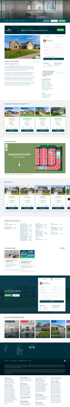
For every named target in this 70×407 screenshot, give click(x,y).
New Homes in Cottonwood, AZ (25, 378)
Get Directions (46, 20)
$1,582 (58, 200)
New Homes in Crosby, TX (55, 386)
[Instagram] (32, 347)
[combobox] (61, 104)
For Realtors (19, 348)
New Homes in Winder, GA (25, 394)
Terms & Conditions (14, 360)
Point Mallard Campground (24, 231)
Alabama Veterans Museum (9, 227)
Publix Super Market (39, 224)
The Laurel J (27, 197)
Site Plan (22, 20)
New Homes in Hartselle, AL (10, 391)
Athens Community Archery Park (24, 224)
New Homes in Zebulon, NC (40, 391)
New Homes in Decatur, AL (9, 389)
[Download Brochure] (41, 21)
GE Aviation (37, 236)
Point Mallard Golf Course (24, 230)
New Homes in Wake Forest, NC (41, 389)
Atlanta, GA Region (23, 383)
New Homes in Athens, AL (9, 387)
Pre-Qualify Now (60, 72)
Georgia (21, 382)
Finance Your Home (20, 350)
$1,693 (57, 122)
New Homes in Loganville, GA (25, 393)
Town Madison (38, 226)
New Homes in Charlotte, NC (25, 403)
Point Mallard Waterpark (24, 233)
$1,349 (29, 17)
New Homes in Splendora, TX (56, 392)
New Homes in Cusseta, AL (9, 380)
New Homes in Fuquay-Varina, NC (41, 383)
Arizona (6, 403)
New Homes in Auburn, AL (9, 379)
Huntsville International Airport (9, 224)
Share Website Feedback (23, 360)
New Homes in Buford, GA (24, 385)
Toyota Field (22, 234)
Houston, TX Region (54, 381)
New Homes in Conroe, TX (55, 384)
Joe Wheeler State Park (24, 240)
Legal (44, 61)
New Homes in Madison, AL (9, 396)
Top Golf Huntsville (23, 238)
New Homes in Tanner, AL (9, 400)
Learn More (60, 29)
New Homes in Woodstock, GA (25, 395)
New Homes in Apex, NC (39, 382)
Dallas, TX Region (38, 402)
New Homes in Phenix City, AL (10, 383)
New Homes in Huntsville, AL (10, 395)
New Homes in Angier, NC (40, 381)
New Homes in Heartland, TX (40, 404)
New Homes (11, 20)
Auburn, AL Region (8, 378)
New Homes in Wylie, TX (55, 379)
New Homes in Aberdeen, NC (40, 380)
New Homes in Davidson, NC (25, 404)
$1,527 (26, 122)
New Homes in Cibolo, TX (55, 398)
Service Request (19, 349)
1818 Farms (22, 227)
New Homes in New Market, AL (10, 398)
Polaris (36, 235)
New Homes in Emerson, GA (25, 389)
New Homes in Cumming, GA (25, 388)
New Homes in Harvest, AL (9, 393)
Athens (36, 14)
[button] (29, 17)
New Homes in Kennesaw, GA (25, 391)
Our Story (6, 347)
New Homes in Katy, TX (55, 389)
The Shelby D (58, 197)
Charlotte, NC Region (24, 401)
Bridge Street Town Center (39, 227)
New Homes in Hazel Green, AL (10, 394)
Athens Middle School (55, 228)
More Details (11, 130)
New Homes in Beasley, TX (55, 382)
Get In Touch (62, 20)
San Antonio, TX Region (55, 395)
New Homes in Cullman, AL (9, 388)
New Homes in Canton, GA (25, 386)
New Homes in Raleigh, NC (40, 388)
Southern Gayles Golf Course (24, 229)
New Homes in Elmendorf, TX (56, 400)
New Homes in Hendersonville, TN (41, 397)
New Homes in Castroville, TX (56, 396)
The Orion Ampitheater (24, 237)
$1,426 (27, 200)
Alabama (6, 377)
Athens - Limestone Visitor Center (55, 233)
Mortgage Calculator (59, 36)
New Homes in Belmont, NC (25, 402)
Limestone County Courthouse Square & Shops (39, 225)
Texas (36, 401)
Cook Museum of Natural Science (9, 228)
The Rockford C (58, 118)
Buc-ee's (52, 232)
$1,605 (11, 122)
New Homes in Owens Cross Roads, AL (12, 399)
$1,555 (41, 122)
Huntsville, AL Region (8, 385)
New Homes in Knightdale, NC (40, 386)
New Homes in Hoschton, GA (25, 390)
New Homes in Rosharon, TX (56, 391)
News (5, 349)
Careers (18, 347)
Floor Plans (17, 20)
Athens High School (54, 229)
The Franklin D (12, 197)
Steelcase (37, 230)
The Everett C (12, 118)
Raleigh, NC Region (39, 379)
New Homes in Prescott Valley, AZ (26, 380)
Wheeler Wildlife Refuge (24, 235)
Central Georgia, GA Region (25, 397)
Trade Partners (19, 351)
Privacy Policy (7, 360)
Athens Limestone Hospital (39, 239)
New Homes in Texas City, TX (56, 393)
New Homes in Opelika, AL (9, 382)
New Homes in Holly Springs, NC (41, 384)
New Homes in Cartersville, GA (25, 387)
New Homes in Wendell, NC (40, 390)
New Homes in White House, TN (41, 399)
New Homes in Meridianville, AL (10, 397)
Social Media (32, 345)
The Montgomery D (27, 118)
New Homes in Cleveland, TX (56, 383)
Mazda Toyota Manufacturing (39, 233)
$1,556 (43, 200)
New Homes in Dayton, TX (55, 387)
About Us (6, 345)
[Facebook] (30, 347)
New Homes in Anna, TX (39, 403)
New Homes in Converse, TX (56, 399)
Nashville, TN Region (39, 394)
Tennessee (37, 393)
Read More (8, 267)
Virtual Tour (36, 61)
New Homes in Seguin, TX (55, 402)
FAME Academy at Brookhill (55, 227)
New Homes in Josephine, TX (56, 377)
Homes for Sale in (11, 292)
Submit (53, 58)
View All (62, 248)
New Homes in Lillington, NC (40, 387)
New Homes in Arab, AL (9, 386)
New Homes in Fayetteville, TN (10, 390)
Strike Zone (22, 232)
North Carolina (23, 400)
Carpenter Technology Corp (39, 232)
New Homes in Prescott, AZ (25, 379)
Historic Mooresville (23, 226)
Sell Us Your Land (19, 354)
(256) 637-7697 (50, 41)
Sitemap (29, 360)
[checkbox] (43, 56)
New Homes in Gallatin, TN (40, 396)
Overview (6, 20)
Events (6, 350)
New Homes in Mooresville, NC (40, 377)
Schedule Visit (54, 20)
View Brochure (16, 295)
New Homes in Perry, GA (24, 398)
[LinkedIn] (34, 347)
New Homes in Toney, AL (9, 402)
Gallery (18, 352)
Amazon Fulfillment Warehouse (39, 234)
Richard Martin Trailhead (24, 225)
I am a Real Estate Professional (50, 56)
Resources (19, 345)
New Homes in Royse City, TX (56, 378)
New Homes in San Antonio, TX (56, 401)
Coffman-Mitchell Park (55, 224)
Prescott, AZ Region (24, 377)
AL (38, 14)
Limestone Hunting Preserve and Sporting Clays (24, 239)
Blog (5, 348)
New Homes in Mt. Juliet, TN (40, 398)
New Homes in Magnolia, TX (56, 390)
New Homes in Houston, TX (56, 388)
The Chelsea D (42, 118)
